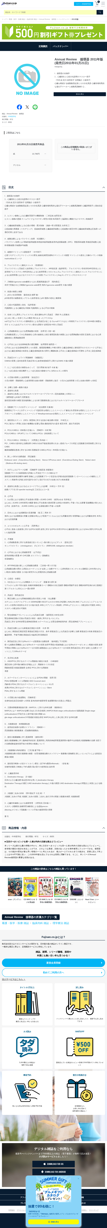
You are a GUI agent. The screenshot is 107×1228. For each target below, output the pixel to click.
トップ (4, 19)
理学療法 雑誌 (61, 923)
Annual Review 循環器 (47, 19)
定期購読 (43, 46)
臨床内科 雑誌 (32, 19)
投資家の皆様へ (81, 1210)
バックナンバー (63, 19)
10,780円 (36, 154)
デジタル (16, 165)
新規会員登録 (53, 962)
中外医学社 (12, 116)
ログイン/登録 (83, 4)
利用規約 (11, 1210)
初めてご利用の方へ (53, 972)
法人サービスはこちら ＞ (13, 979)
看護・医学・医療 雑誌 (17, 19)
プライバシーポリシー (24, 1210)
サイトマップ (94, 1210)
